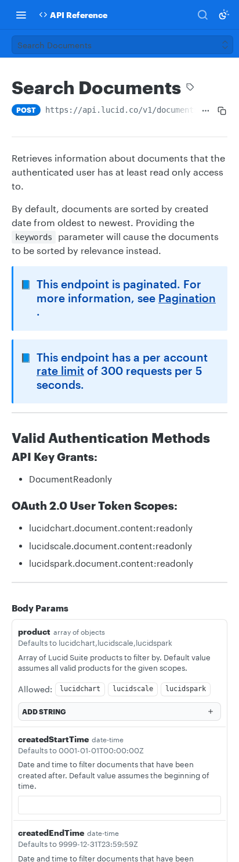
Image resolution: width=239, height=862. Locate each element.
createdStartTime (53, 739)
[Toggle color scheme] (224, 14)
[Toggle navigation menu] (21, 14)
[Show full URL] (205, 111)
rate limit (60, 370)
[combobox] (119, 805)
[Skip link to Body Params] (3, 608)
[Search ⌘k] (202, 14)
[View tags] (190, 88)
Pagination (187, 298)
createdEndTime (51, 833)
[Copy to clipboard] (222, 111)
